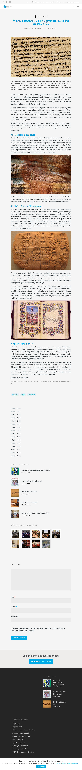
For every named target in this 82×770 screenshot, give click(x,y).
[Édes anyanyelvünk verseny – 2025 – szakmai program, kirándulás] (46, 543)
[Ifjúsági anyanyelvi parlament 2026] (56, 533)
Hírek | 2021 (15, 424)
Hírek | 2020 (15, 427)
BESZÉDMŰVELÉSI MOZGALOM (35, 2)
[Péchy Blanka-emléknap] (15, 543)
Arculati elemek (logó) (20, 733)
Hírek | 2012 (15, 453)
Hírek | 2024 (15, 415)
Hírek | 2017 (15, 437)
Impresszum (17, 727)
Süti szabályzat (18, 739)
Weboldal (14, 616)
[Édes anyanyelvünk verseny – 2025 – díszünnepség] (35, 543)
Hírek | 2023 (15, 418)
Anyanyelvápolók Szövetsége (33, 28)
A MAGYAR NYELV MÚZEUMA (71, 2)
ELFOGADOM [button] (41, 767)
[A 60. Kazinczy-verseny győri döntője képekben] (35, 533)
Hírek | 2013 (15, 449)
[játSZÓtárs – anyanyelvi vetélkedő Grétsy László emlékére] (15, 533)
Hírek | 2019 (15, 430)
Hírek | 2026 (15, 408)
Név (13, 597)
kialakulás (15, 395)
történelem (31, 395)
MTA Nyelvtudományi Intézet (23, 752)
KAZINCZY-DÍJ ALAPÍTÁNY (53, 2)
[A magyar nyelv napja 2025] (25, 543)
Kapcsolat (16, 723)
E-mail (14, 607)
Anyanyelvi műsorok (20, 746)
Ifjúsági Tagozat (18, 742)
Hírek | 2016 (15, 440)
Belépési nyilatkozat (41, 661)
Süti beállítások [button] (61, 764)
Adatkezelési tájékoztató (21, 736)
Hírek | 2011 (15, 456)
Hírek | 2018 (15, 434)
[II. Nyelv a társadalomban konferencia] (25, 533)
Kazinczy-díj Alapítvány (20, 749)
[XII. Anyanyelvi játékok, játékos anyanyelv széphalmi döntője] (46, 533)
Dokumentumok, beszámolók (23, 730)
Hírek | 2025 (15, 411)
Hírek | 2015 (41, 17)
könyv (23, 395)
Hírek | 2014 (15, 446)
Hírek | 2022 (15, 421)
